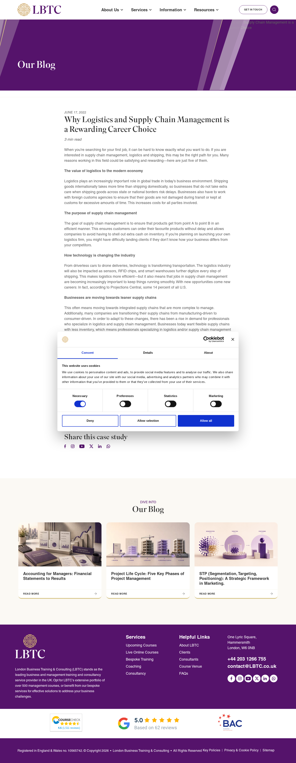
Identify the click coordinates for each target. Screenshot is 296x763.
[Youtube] (82, 446)
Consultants (188, 659)
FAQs (183, 673)
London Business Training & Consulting (141, 751)
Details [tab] (148, 352)
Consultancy (136, 673)
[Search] (274, 9)
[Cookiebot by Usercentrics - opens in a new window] (206, 339)
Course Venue (190, 666)
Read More (31, 593)
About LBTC (189, 645)
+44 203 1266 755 (247, 659)
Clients (184, 652)
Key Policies (211, 750)
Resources (204, 9)
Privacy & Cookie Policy (241, 750)
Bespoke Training (139, 659)
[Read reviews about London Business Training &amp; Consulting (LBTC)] (66, 720)
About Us (110, 9)
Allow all (206, 420)
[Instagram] (73, 446)
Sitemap (268, 750)
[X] (91, 446)
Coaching (133, 666)
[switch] (125, 404)
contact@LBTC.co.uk (252, 666)
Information (171, 9)
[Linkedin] (100, 446)
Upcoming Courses (141, 645)
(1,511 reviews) (69, 727)
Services (139, 9)
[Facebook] (65, 446)
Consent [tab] (88, 352)
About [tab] (208, 352)
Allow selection (148, 420)
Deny (90, 420)
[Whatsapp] (108, 446)
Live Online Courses (142, 652)
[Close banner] (232, 339)
